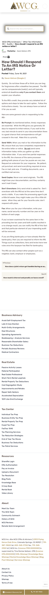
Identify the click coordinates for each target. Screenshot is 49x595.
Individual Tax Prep (10, 414)
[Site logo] (24, 6)
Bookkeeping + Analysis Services (16, 338)
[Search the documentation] (8, 28)
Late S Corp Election (10, 324)
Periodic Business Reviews (13, 349)
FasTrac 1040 (7, 428)
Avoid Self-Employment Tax (14, 320)
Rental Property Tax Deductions (15, 381)
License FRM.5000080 (29, 548)
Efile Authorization (9, 465)
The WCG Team (8, 512)
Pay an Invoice (8, 468)
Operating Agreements (11, 334)
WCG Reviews (7, 522)
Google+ (21, 78)
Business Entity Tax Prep (12, 418)
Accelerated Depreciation (12, 396)
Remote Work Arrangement (13, 526)
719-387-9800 (37, 592)
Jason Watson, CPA (24, 51)
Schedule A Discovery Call (13, 592)
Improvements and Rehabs (13, 388)
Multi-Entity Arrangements (13, 327)
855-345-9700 (21, 545)
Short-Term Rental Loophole (14, 378)
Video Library (7, 493)
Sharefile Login (8, 461)
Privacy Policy (8, 576)
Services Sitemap (22, 560)
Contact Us (6, 572)
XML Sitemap (21, 554)
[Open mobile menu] (44, 6)
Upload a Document (10, 472)
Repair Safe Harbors (10, 392)
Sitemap (5, 579)
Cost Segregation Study (12, 385)
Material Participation (11, 371)
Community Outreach (11, 515)
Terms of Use (7, 583)
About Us (6, 569)
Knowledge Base (9, 482)
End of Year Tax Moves (11, 439)
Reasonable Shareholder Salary (15, 341)
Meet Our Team (8, 508)
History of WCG (8, 519)
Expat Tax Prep (8, 425)
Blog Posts (6, 479)
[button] (6, 57)
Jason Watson (10, 78)
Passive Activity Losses (12, 367)
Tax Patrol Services (10, 446)
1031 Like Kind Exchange (12, 399)
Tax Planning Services (11, 432)
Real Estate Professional (12, 374)
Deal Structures (8, 331)
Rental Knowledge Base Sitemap (24, 557)
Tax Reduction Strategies (12, 435)
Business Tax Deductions (12, 345)
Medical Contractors (10, 352)
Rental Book (7, 490)
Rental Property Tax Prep (12, 421)
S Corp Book (7, 486)
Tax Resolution (8, 475)
